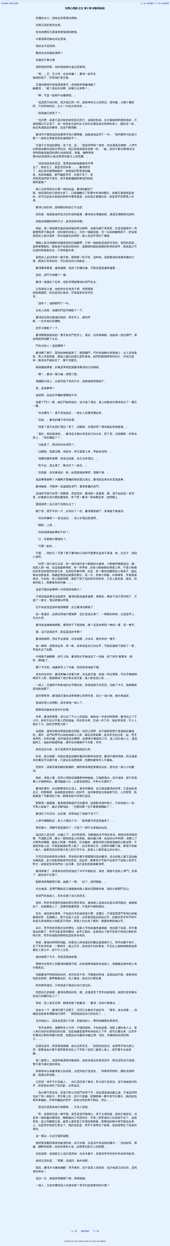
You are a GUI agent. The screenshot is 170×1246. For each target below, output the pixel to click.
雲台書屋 (4, 3)
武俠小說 (82, 1241)
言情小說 (96, 1241)
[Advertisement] (116, 53)
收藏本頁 (103, 1241)
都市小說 (89, 1241)
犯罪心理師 (14, 3)
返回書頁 (165, 3)
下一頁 (158, 3)
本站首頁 (67, 1241)
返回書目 (150, 3)
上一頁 (142, 3)
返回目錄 (85, 1231)
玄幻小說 (74, 1241)
